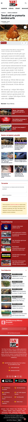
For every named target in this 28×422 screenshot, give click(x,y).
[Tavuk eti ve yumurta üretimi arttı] (14, 33)
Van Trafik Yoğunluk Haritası (20, 393)
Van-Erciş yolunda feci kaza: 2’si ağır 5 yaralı (19, 292)
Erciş (16, 408)
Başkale (10, 410)
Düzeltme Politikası (13, 414)
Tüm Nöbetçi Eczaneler (14, 333)
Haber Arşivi (19, 401)
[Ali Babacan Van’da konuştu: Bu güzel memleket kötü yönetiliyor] (21, 141)
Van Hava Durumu (21, 387)
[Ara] (25, 3)
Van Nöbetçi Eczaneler (6, 388)
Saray (9, 412)
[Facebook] (7, 376)
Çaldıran (5, 410)
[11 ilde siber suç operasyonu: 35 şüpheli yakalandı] (21, 169)
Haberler (3, 12)
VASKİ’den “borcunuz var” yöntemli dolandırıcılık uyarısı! (7, 161)
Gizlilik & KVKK (22, 414)
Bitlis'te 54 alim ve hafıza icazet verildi (19, 277)
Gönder (4, 199)
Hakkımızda (14, 412)
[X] (10, 376)
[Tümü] (26, 270)
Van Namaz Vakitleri (6, 393)
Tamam (19, 420)
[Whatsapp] (18, 376)
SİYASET (17, 8)
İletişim (20, 412)
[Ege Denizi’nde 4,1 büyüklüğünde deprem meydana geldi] (7, 169)
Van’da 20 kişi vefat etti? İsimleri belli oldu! (19, 314)
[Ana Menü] (1, 3)
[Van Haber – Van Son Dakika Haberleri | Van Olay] (13, 3)
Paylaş (4, 42)
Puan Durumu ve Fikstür (7, 398)
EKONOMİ (25, 8)
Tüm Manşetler (20, 397)
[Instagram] (12, 376)
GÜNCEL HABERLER (12, 12)
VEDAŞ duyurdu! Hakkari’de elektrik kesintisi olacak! (18, 307)
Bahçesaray (5, 412)
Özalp (24, 408)
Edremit (12, 408)
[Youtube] (15, 376)
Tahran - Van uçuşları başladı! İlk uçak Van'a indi (7, 147)
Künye (24, 412)
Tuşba (7, 408)
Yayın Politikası (4, 414)
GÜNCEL (11, 8)
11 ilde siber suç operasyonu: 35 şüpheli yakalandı (19, 175)
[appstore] (7, 381)
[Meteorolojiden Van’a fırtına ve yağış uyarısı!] (21, 155)
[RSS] (20, 376)
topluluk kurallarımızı (15, 204)
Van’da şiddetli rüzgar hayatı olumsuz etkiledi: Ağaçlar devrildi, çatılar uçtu (19, 285)
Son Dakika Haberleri (5, 402)
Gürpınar (18, 410)
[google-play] (20, 381)
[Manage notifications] (25, 419)
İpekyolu (3, 408)
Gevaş (14, 410)
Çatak (23, 410)
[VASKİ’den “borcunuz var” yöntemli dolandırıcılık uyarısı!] (7, 155)
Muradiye (20, 408)
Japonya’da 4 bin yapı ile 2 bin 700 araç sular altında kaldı (18, 300)
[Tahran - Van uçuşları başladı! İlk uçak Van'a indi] (7, 141)
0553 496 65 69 (15, 367)
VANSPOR (4, 8)
